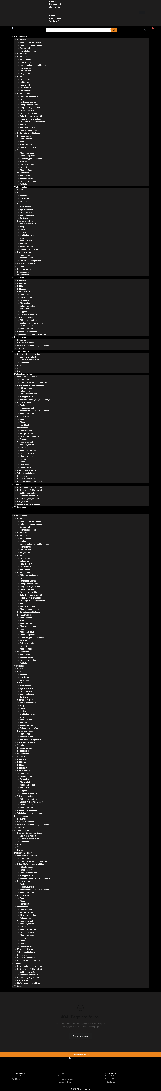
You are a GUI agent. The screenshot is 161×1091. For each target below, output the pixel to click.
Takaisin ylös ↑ (80, 1054)
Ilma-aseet (24, 380)
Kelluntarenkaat (26, 178)
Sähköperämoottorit (28, 493)
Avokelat (23, 195)
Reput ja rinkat (23, 416)
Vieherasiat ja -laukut (26, 263)
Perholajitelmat (26, 90)
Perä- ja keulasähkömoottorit (29, 490)
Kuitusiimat (25, 255)
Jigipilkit (23, 312)
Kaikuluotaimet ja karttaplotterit (30, 487)
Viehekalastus (20, 187)
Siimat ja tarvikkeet (25, 252)
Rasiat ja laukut (26, 326)
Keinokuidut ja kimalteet (30, 119)
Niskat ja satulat (27, 110)
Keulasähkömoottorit (29, 496)
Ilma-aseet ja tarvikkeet (27, 377)
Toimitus (53, 1)
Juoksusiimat (26, 62)
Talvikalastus (20, 278)
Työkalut (23, 184)
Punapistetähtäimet (28, 394)
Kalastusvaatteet (24, 269)
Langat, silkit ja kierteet (30, 108)
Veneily (17, 484)
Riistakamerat (26, 431)
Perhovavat (22, 39)
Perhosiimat (22, 56)
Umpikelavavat (26, 212)
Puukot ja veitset (24, 402)
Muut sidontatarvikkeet (30, 130)
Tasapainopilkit (26, 297)
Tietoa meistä (55, 4)
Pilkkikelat (21, 283)
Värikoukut (24, 309)
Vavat (19, 204)
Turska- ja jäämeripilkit (30, 314)
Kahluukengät (26, 144)
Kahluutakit (25, 142)
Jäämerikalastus (21, 351)
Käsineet (24, 161)
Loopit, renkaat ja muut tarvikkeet (34, 65)
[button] (90, 12)
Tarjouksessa (20, 507)
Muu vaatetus (26, 467)
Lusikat (23, 232)
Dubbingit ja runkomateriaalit (32, 122)
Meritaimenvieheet (28, 224)
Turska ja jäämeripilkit (29, 360)
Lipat (22, 238)
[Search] (114, 30)
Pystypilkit (24, 300)
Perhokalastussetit (28, 51)
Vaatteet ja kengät (25, 442)
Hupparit (23, 167)
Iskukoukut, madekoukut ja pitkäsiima (33, 346)
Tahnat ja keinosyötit (29, 249)
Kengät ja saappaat (28, 450)
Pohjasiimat (25, 73)
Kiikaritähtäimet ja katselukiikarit (31, 385)
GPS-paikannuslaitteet (29, 436)
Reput (22, 419)
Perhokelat (22, 54)
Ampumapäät (25, 59)
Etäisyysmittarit (26, 397)
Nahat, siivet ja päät (28, 113)
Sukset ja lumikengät (26, 479)
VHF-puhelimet (26, 433)
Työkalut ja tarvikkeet (26, 317)
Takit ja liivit (25, 448)
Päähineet (24, 465)
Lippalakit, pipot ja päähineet (32, 159)
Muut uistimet (26, 241)
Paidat (22, 462)
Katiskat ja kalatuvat (25, 343)
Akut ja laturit (22, 501)
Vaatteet (20, 150)
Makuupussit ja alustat (27, 470)
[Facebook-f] (140, 12)
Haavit (20, 190)
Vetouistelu (22, 266)
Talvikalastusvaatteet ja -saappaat (32, 334)
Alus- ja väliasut (27, 153)
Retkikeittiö (22, 476)
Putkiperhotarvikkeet (29, 105)
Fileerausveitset (27, 408)
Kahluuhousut (26, 139)
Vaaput (23, 227)
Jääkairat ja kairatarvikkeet (31, 323)
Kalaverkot (21, 340)
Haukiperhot (25, 79)
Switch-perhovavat (28, 48)
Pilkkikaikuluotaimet (28, 320)
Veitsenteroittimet (27, 414)
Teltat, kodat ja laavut (26, 473)
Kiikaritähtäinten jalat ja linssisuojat (35, 399)
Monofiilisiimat (26, 258)
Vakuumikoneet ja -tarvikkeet (29, 482)
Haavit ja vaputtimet (28, 181)
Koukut (23, 99)
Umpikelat (24, 201)
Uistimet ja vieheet (25, 221)
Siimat (20, 371)
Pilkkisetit (21, 286)
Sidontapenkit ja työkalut (30, 96)
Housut (23, 459)
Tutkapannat (25, 439)
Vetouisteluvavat (27, 215)
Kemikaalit (24, 125)
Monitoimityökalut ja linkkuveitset (34, 411)
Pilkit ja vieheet (23, 292)
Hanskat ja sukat (27, 453)
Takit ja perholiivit (27, 164)
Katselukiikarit (26, 391)
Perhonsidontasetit (28, 127)
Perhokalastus (20, 37)
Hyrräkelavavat (26, 210)
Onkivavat (24, 218)
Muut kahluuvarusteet (29, 147)
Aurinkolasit (25, 176)
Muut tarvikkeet (26, 329)
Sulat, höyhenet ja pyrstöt (31, 116)
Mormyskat (25, 303)
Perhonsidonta (23, 93)
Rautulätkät (25, 295)
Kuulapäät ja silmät (28, 102)
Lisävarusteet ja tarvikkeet (28, 504)
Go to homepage (80, 1036)
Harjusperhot (25, 88)
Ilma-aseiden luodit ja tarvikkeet (33, 382)
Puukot (23, 405)
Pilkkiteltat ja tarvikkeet (27, 331)
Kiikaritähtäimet (26, 388)
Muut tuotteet (26, 170)
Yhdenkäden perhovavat (30, 42)
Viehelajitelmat (26, 246)
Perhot (20, 76)
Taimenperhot (26, 85)
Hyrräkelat (24, 198)
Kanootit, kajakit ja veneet (28, 499)
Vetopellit (24, 244)
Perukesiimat (25, 71)
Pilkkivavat (21, 280)
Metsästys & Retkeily (23, 374)
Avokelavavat (25, 207)
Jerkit (22, 229)
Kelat (19, 193)
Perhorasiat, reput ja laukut (28, 133)
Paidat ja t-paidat (27, 156)
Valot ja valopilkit (27, 306)
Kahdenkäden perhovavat (31, 45)
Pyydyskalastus (21, 337)
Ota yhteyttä (54, 7)
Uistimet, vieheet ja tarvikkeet (29, 354)
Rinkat (22, 422)
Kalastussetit (23, 272)
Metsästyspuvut (27, 445)
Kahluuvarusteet (24, 136)
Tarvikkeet (21, 348)
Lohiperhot (24, 82)
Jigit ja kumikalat (27, 235)
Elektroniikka (22, 428)
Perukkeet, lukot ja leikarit (31, 261)
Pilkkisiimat (22, 289)
